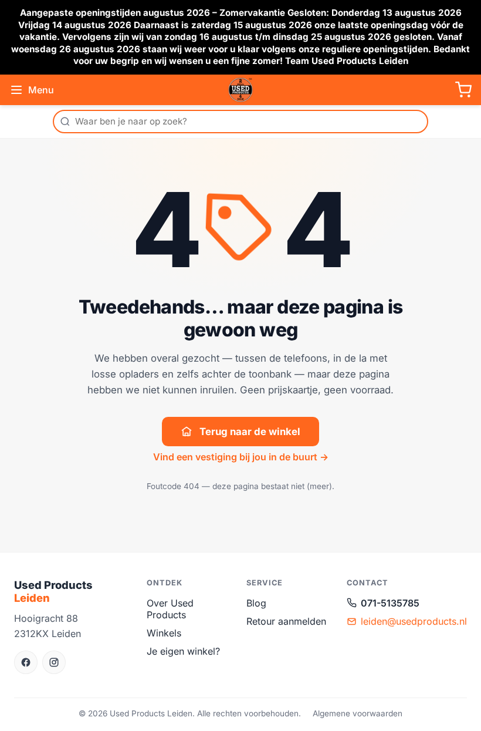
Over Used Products (170, 609)
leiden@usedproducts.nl (414, 621)
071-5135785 (390, 603)
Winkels (164, 633)
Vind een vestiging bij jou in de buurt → (240, 457)
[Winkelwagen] (463, 90)
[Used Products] (240, 90)
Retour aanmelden (286, 621)
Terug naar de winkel (249, 431)
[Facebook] (26, 662)
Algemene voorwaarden (357, 713)
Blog (256, 603)
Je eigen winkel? (183, 651)
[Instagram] (54, 662)
